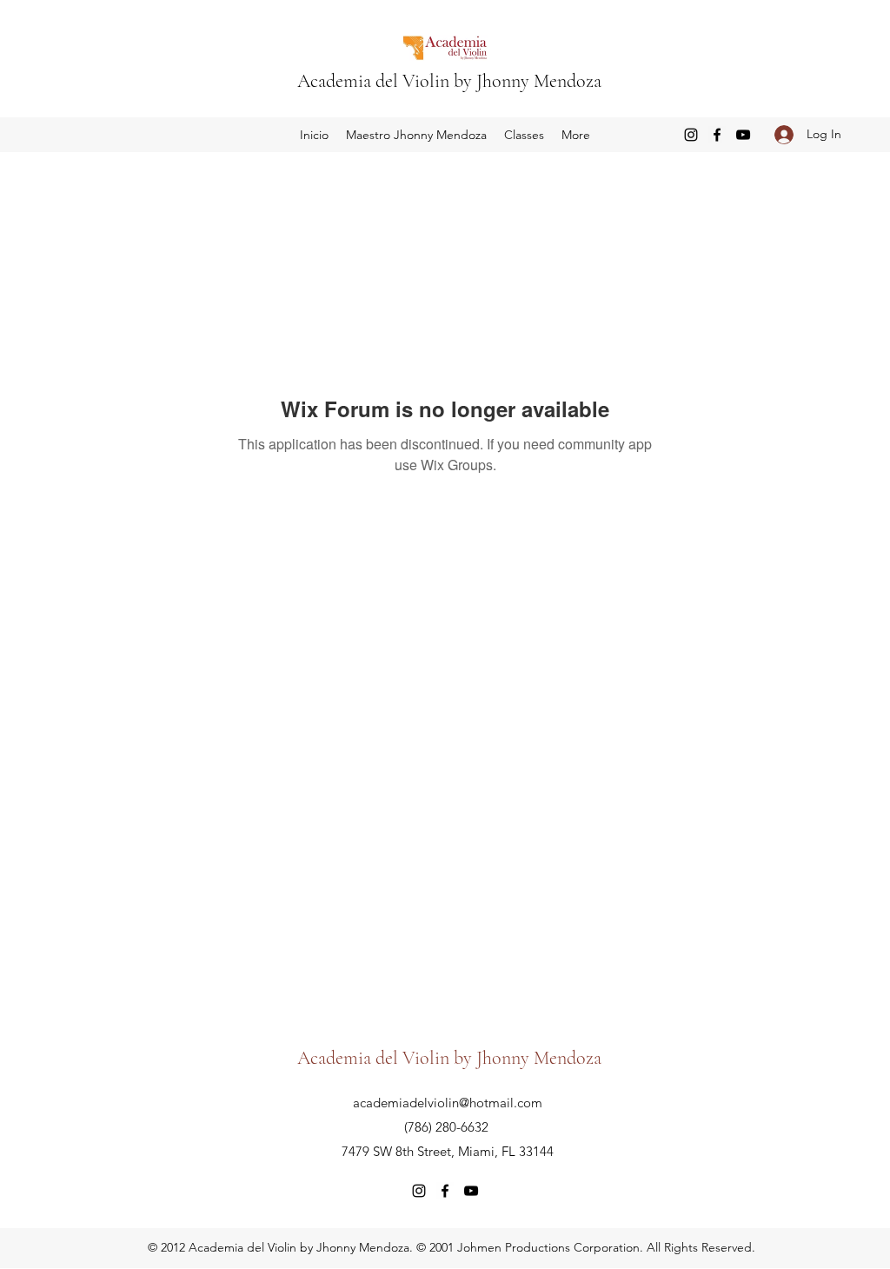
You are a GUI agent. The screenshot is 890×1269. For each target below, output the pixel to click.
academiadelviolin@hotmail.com (447, 1102)
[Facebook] (717, 134)
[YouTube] (743, 134)
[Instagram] (691, 134)
